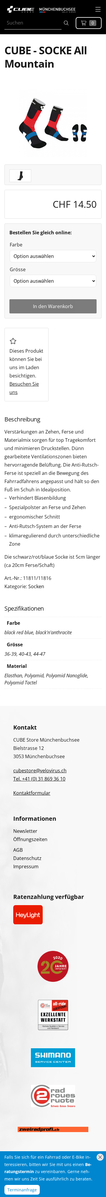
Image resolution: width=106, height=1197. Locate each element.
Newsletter (25, 831)
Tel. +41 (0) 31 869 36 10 (39, 779)
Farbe (16, 244)
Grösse (18, 269)
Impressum (26, 866)
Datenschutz (27, 858)
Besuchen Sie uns (24, 388)
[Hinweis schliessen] (100, 1157)
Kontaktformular (31, 793)
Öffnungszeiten (30, 839)
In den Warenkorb (53, 306)
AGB (18, 850)
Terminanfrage (22, 1190)
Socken (36, 586)
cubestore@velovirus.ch (40, 770)
